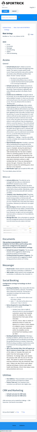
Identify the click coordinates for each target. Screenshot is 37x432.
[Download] (14, 221)
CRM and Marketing (12, 53)
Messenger (9, 48)
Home (14, 425)
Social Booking (11, 50)
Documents (10, 46)
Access (8, 44)
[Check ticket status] (19, 17)
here (20, 171)
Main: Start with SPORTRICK (22, 27)
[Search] (15, 18)
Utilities (8, 51)
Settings (6, 30)
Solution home (7, 27)
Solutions (21, 425)
